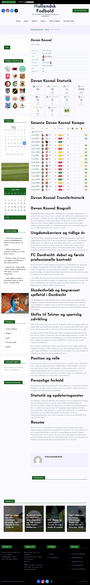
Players (47, 29)
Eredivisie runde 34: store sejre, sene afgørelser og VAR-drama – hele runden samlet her (14, 260)
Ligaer (26, 21)
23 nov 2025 (36, 152)
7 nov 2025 (35, 155)
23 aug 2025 (36, 183)
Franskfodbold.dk (77, 565)
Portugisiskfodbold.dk (78, 569)
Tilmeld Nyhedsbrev (80, 10)
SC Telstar (48, 56)
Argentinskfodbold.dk (78, 554)
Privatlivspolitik (54, 557)
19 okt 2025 (35, 166)
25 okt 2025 (35, 162)
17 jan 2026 (35, 135)
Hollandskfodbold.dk (36, 29)
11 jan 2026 (35, 138)
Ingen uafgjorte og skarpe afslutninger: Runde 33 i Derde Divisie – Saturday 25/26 (13, 280)
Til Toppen (84, 581)
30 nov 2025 (36, 148)
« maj (7, 217)
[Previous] (81, 501)
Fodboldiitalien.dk (77, 561)
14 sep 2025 (35, 176)
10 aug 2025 (36, 189)
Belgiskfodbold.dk (77, 557)
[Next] (84, 501)
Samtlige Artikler (69, 21)
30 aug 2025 (36, 179)
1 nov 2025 (35, 159)
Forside (18, 21)
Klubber (34, 21)
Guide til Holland (54, 21)
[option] (13, 519)
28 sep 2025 (35, 172)
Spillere (43, 21)
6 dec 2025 (35, 145)
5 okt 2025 (35, 169)
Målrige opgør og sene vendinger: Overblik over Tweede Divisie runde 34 (14, 252)
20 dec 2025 (36, 142)
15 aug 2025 (35, 186)
